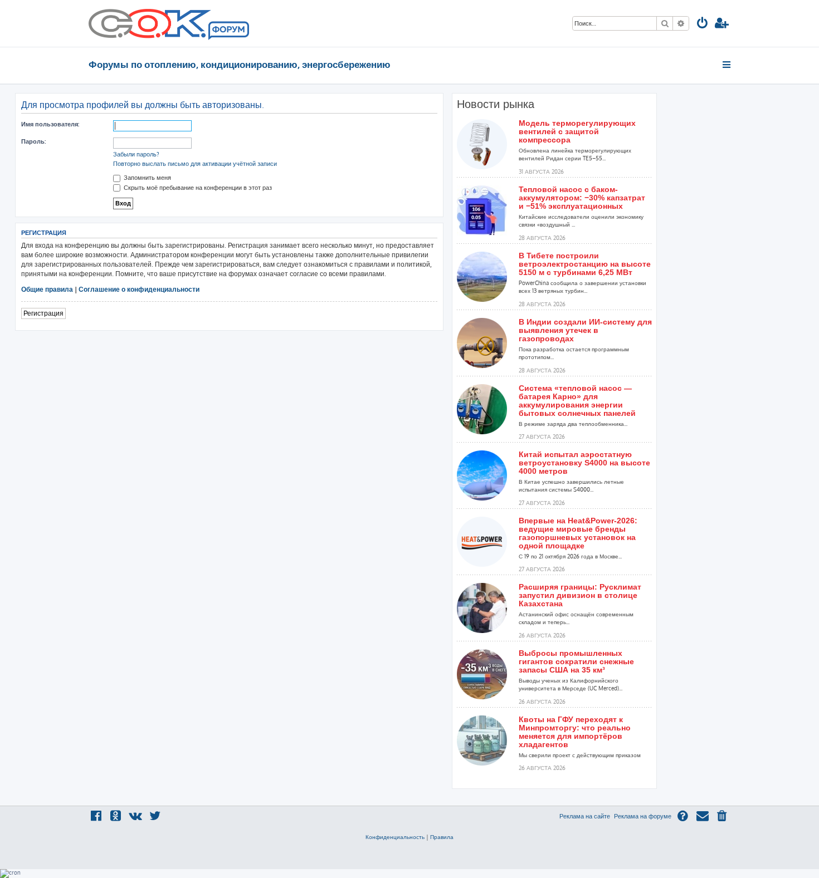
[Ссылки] (727, 65)
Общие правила (47, 289)
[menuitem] (702, 24)
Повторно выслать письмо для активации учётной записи (195, 164)
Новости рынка (495, 104)
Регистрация (43, 313)
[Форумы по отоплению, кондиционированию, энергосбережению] (228, 31)
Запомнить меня (146, 178)
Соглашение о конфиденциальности (139, 289)
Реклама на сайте (584, 816)
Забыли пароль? (136, 154)
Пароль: (33, 141)
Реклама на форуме (642, 816)
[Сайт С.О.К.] (169, 23)
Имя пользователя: (50, 124)
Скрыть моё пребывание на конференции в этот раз (197, 188)
